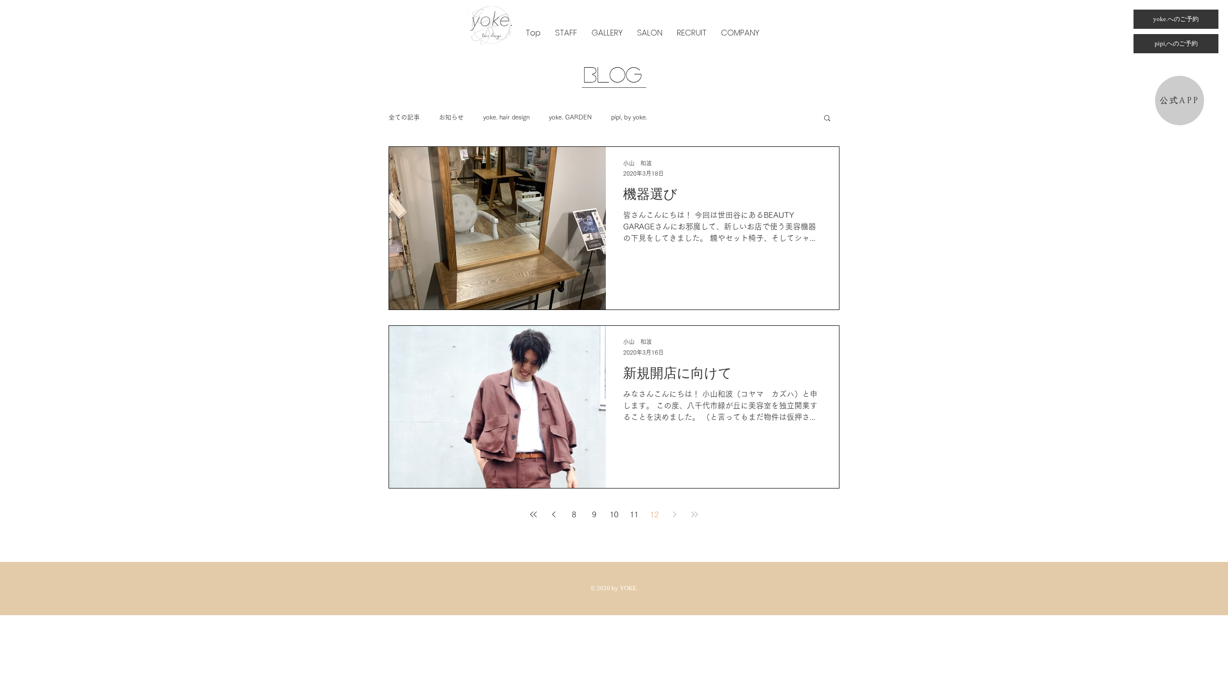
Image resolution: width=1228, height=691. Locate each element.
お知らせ (451, 117)
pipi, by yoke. (629, 117)
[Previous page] (553, 514)
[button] (566, 33)
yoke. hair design (506, 117)
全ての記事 (404, 117)
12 (654, 514)
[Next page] (674, 514)
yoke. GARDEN (570, 117)
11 (634, 514)
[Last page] (694, 514)
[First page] (533, 514)
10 (614, 514)
